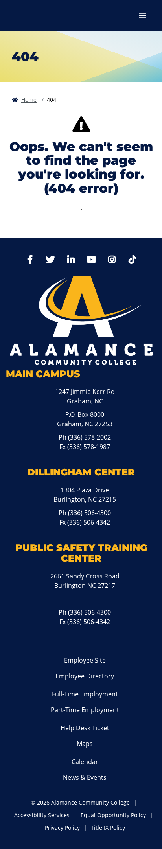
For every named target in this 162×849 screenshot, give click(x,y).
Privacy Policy (62, 827)
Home (29, 99)
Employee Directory (84, 676)
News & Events (85, 777)
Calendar (85, 761)
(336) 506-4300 (89, 512)
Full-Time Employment (85, 694)
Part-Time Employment (85, 709)
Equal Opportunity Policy (113, 815)
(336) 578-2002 (89, 437)
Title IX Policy (108, 827)
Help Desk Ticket (85, 728)
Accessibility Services (42, 815)
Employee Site (85, 660)
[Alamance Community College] (49, 15)
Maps (85, 743)
